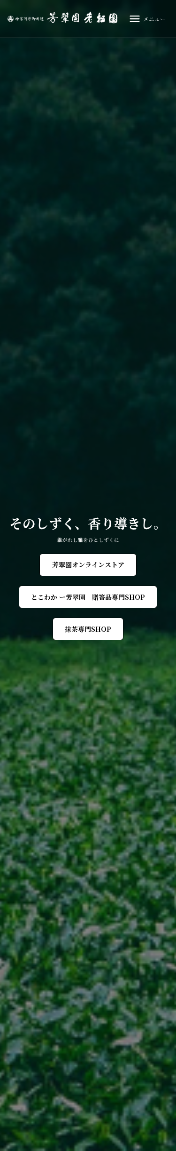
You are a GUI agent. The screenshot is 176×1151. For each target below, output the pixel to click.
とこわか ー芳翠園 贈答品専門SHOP (88, 597)
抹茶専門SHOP (88, 629)
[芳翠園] (65, 18)
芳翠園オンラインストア (88, 564)
